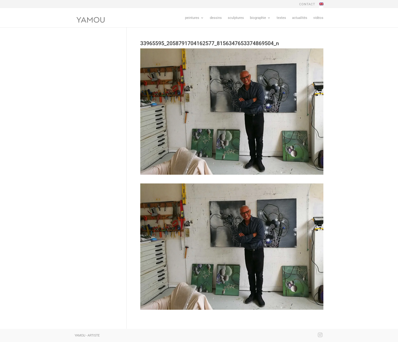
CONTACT (307, 4)
